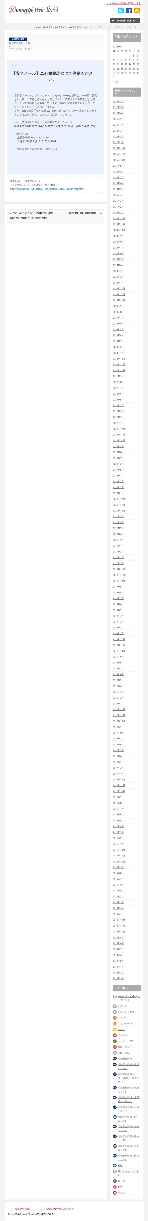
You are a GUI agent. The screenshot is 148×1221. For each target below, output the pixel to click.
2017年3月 (118, 762)
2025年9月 (118, 165)
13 (126, 64)
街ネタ (121, 1192)
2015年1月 (118, 914)
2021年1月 (118, 493)
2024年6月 (118, 253)
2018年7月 (118, 668)
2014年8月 (118, 943)
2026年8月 (118, 101)
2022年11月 (119, 364)
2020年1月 (118, 563)
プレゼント (124, 1035)
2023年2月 (118, 347)
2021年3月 (118, 481)
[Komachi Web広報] (34, 13)
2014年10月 (119, 931)
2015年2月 (118, 908)
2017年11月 (119, 715)
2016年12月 (119, 779)
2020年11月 (119, 505)
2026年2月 (118, 136)
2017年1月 (118, 773)
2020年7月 (118, 528)
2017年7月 (118, 738)
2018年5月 (118, 680)
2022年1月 (118, 423)
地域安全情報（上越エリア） (82, 27)
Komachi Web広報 (44, 27)
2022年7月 (118, 388)
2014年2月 (118, 978)
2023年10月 (119, 300)
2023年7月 (118, 317)
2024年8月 (118, 241)
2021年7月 (118, 458)
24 (114, 73)
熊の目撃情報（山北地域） (85, 213)
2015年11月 (119, 855)
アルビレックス (126, 1012)
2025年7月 (118, 177)
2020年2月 (118, 557)
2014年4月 (118, 966)
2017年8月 (118, 733)
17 (114, 68)
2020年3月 (118, 551)
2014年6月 (118, 955)
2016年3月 (118, 832)
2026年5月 (118, 119)
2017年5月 (118, 750)
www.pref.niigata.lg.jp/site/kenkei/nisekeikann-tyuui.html (55, 126)
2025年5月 (118, 189)
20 (126, 68)
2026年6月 (118, 113)
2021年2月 (118, 487)
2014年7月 (118, 949)
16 (138, 64)
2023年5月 (118, 329)
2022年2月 (118, 417)
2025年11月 (119, 154)
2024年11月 (119, 224)
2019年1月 (118, 633)
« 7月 (115, 81)
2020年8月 (118, 522)
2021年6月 (118, 464)
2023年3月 (118, 341)
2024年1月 (118, 282)
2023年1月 (118, 353)
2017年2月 (118, 768)
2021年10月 (119, 440)
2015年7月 (118, 879)
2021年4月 (118, 475)
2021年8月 (118, 452)
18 (118, 68)
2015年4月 (118, 896)
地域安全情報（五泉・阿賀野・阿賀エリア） (128, 1078)
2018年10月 (119, 651)
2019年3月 (118, 622)
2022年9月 (118, 376)
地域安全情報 (61, 27)
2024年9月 (118, 236)
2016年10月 (119, 791)
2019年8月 (118, 592)
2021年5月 (118, 469)
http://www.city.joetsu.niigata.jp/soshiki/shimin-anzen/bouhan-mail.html (47, 189)
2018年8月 (118, 662)
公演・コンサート (127, 1047)
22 (134, 68)
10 (114, 64)
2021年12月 (119, 429)
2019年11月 (119, 575)
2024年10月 (119, 230)
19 (122, 68)
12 (122, 64)
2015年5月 (118, 890)
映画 (120, 1165)
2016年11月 (119, 785)
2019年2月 (118, 627)
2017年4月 (118, 756)
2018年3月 (118, 692)
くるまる (122, 1006)
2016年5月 (118, 820)
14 (130, 64)
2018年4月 (118, 686)
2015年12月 (119, 849)
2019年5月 (118, 610)
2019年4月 (118, 616)
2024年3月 (118, 271)
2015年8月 (118, 873)
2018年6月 (118, 674)
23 (138, 68)
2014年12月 (119, 920)
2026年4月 (118, 124)
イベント (122, 1017)
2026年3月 (118, 130)
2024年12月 (119, 218)
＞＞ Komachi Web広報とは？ (123, 3)
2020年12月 (119, 499)
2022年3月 (118, 411)
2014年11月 (119, 925)
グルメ (121, 1029)
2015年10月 (119, 861)
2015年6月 (118, 884)
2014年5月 (118, 960)
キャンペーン (125, 1023)
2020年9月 (118, 516)
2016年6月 (118, 814)
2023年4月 (118, 335)
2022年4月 (118, 405)
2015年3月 (118, 902)
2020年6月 (118, 534)
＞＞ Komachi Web (19, 1208)
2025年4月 (118, 195)
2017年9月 (118, 727)
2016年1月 (118, 844)
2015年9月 (118, 867)
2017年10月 (119, 721)
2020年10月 (119, 510)
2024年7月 (118, 247)
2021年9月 (118, 446)
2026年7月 (118, 107)
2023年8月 (118, 312)
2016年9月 (118, 797)
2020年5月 (118, 540)
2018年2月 (118, 698)
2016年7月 (118, 809)
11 (118, 64)
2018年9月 (118, 657)
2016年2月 (118, 838)
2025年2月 (118, 206)
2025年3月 (118, 200)
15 (134, 64)
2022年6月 (118, 393)
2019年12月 (119, 569)
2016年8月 (118, 803)
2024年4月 (118, 265)
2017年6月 (118, 744)
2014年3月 (118, 972)
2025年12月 (119, 148)
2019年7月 (118, 598)
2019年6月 (118, 604)
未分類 (121, 1181)
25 (118, 73)
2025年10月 (119, 160)
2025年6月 (118, 183)
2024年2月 (118, 276)
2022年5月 (118, 399)
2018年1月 (118, 703)
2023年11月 (119, 294)
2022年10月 (119, 370)
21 (130, 68)
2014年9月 (118, 937)
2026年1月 (118, 142)
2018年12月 (119, 639)
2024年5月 (118, 259)
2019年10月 (119, 581)
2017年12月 (119, 709)
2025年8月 (118, 171)
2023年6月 (118, 323)
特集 (120, 1186)
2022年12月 (119, 358)
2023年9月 (118, 306)
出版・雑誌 (124, 1053)
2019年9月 (118, 586)
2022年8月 (118, 382)
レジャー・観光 (126, 1041)
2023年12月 (119, 288)
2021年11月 (119, 434)
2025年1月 (118, 212)
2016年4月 (118, 826)
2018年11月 (119, 645)
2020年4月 (118, 545)
